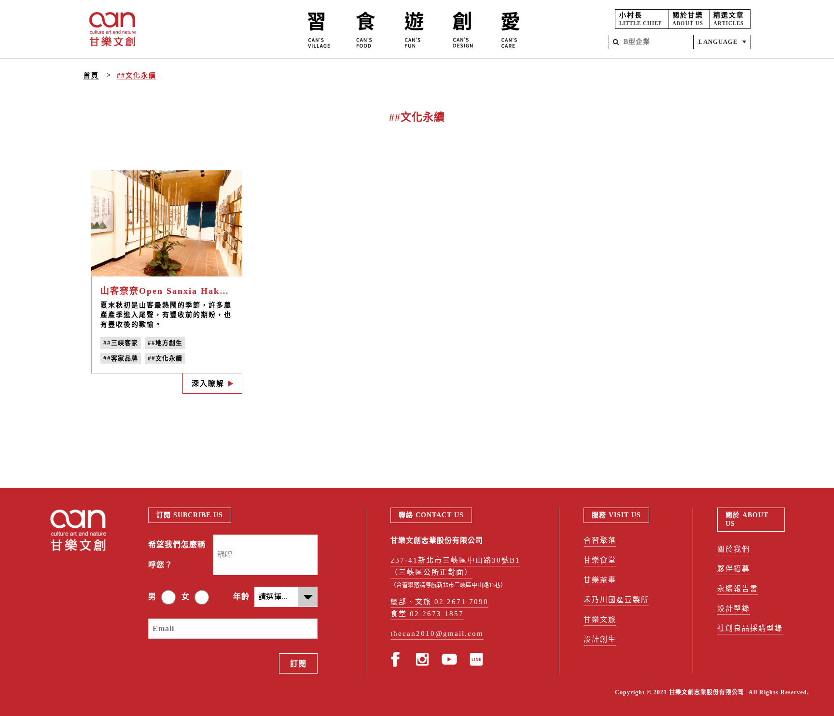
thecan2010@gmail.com (437, 633)
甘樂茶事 (600, 580)
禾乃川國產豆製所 (616, 600)
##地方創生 (165, 342)
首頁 (91, 75)
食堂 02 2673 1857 (427, 614)
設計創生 (600, 639)
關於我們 (733, 549)
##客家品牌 (120, 358)
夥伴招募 (733, 569)
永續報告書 (737, 588)
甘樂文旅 (600, 619)
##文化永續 (136, 75)
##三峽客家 (120, 342)
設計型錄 (733, 608)
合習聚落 (600, 540)
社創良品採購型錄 (750, 628)
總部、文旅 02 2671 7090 (439, 602)
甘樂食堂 (600, 560)
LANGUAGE (718, 41)
